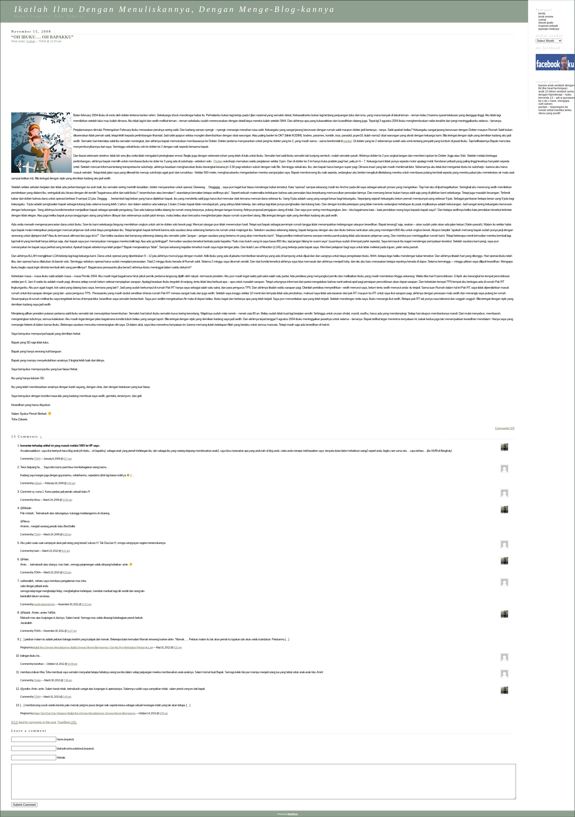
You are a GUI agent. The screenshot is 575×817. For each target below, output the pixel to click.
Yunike (37, 680)
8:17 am (67, 458)
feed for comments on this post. (34, 722)
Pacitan (217, 161)
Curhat (31, 41)
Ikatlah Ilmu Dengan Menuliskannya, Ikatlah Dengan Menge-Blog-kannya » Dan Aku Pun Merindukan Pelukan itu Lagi (93, 647)
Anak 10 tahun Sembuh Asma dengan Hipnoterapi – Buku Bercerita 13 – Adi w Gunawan (556, 94)
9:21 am (66, 550)
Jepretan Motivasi (548, 29)
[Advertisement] (263, 77)
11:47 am (72, 630)
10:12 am (86, 604)
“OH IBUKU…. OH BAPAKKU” (42, 37)
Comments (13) (504, 428)
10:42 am (67, 499)
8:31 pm (177, 647)
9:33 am (67, 572)
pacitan (347, 141)
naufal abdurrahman (44, 604)
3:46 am (71, 483)
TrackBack (67, 722)
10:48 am (72, 663)
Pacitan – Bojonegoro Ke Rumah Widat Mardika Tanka (554, 108)
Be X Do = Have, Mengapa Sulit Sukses (553, 102)
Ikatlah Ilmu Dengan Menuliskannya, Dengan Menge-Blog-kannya (174, 9)
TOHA (37, 458)
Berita (541, 13)
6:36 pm (67, 534)
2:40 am (67, 696)
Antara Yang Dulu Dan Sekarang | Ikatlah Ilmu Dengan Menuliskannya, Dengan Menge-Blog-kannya (84, 713)
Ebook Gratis (545, 22)
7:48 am (68, 680)
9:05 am (163, 713)
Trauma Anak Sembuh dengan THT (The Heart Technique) (556, 87)
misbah (38, 483)
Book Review (545, 16)
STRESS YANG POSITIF (549, 113)
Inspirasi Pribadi (548, 25)
